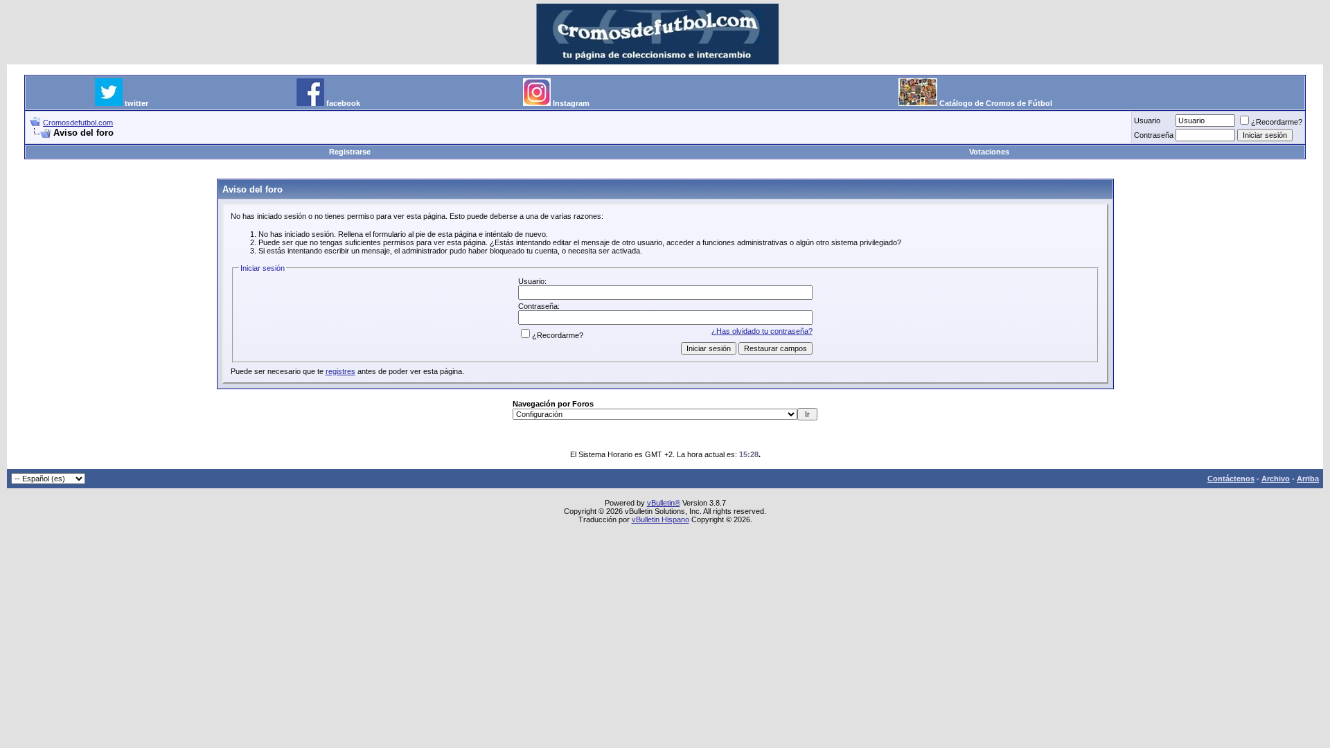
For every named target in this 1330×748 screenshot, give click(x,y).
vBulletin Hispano (660, 519)
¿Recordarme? (1276, 122)
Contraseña (1153, 135)
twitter (136, 103)
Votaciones (989, 152)
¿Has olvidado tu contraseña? (762, 331)
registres (340, 371)
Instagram (571, 103)
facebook (343, 103)
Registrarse (350, 152)
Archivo (1275, 478)
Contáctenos (1230, 478)
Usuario (1147, 120)
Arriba (1308, 478)
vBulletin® (663, 503)
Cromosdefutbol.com (78, 122)
